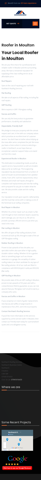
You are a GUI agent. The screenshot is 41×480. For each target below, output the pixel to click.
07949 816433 (16, 379)
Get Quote (11, 23)
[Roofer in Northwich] (20, 13)
